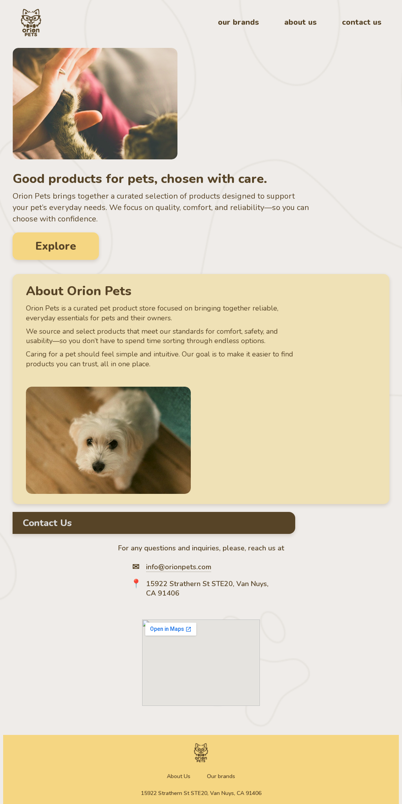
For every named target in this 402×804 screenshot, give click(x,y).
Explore (55, 246)
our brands (238, 22)
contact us (362, 22)
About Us (178, 776)
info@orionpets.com (178, 567)
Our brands (221, 776)
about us (300, 22)
